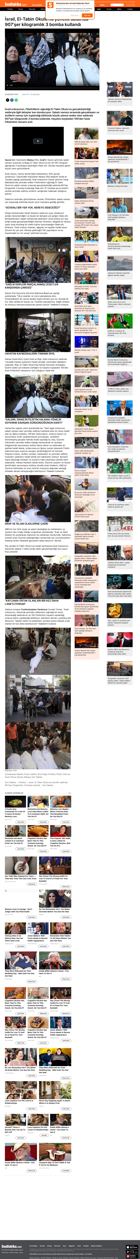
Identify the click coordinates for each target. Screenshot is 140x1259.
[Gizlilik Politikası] (46, 1258)
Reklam (11, 1252)
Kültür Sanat (45, 9)
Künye (21, 1252)
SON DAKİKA (37, 5)
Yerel (79, 1246)
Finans (20, 9)
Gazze (8, 160)
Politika (10, 9)
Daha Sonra (75, 15)
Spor (64, 1246)
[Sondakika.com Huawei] (132, 1256)
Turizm (109, 9)
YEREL (102, 5)
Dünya (49, 1246)
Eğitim (119, 9)
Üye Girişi (129, 5)
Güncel (42, 1246)
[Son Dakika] (15, 4)
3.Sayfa (130, 9)
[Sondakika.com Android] (132, 1252)
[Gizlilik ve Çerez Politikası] (60, 1258)
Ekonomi (57, 1246)
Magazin (72, 1246)
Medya (30, 160)
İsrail (42, 160)
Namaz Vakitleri (96, 1246)
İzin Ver (87, 15)
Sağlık (99, 9)
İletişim (16, 1252)
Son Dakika (33, 1246)
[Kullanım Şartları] (35, 1258)
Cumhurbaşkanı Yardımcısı (34, 609)
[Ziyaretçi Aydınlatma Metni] (105, 1258)
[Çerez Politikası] (74, 1258)
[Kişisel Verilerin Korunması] (88, 1258)
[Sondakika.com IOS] (132, 1247)
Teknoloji (32, 9)
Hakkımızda (5, 1252)
